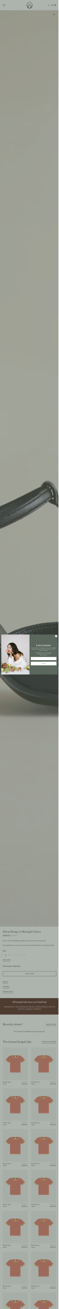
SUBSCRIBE (42, 663)
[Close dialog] (55, 636)
